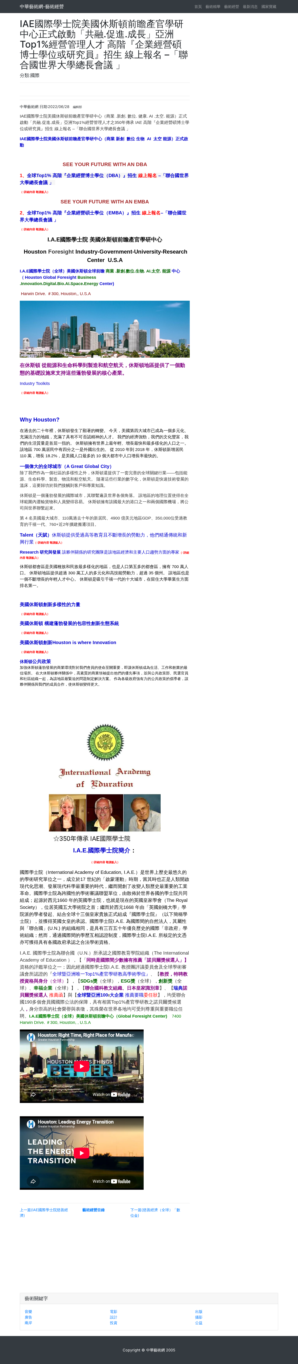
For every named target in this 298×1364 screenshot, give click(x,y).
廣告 (28, 1317)
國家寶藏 (268, 6)
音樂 (28, 1311)
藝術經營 (231, 6)
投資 (113, 1322)
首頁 (199, 6)
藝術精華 (213, 6)
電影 (113, 1311)
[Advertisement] (105, 1254)
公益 (199, 1322)
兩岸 (28, 1322)
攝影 (199, 1317)
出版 (199, 1311)
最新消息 (250, 6)
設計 (113, 1317)
